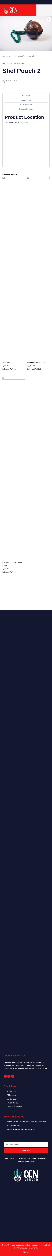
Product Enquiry (26, 109)
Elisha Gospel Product (13, 63)
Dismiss (26, 1252)
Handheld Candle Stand (36, 362)
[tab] (26, 96)
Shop (10, 56)
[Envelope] (9, 1076)
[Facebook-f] (5, 1076)
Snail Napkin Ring (9, 362)
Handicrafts (18, 56)
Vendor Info (26, 100)
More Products (26, 105)
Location (26, 96)
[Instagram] (12, 1076)
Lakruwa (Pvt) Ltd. (9, 369)
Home (4, 56)
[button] (44, 10)
